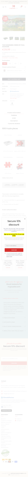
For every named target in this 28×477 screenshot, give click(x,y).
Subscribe (14, 250)
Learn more (9, 256)
